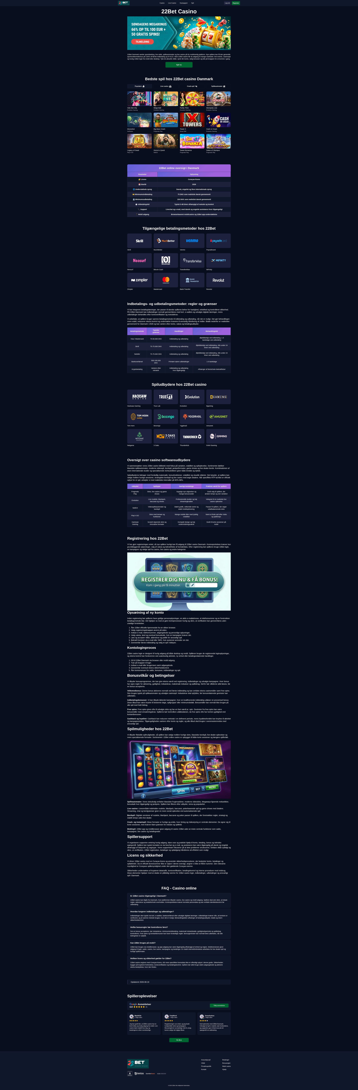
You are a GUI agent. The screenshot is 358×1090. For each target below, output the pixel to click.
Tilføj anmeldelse (219, 1005)
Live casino (164, 86)
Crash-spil (190, 86)
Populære (138, 86)
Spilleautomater (216, 86)
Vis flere (179, 1040)
